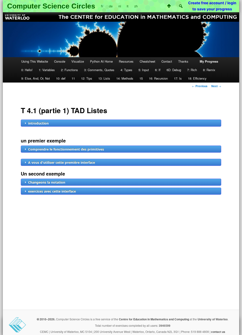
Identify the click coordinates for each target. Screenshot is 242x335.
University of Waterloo (213, 319)
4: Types (126, 70)
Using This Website (34, 61)
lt (128, 6)
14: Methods (124, 78)
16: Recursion (158, 78)
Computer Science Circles (51, 6)
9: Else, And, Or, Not (35, 78)
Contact (166, 61)
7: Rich (192, 70)
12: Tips (86, 78)
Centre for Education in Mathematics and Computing (154, 319)
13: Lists (104, 78)
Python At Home (101, 61)
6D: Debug (174, 70)
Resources (126, 61)
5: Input (143, 70)
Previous (199, 86)
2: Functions (69, 70)
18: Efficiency (197, 78)
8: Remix (209, 70)
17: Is (178, 78)
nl (119, 6)
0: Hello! (27, 70)
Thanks (183, 61)
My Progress (209, 61)
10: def (60, 78)
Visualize (77, 61)
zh (136, 6)
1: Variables (47, 70)
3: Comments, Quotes (99, 70)
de (111, 6)
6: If (157, 70)
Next (216, 86)
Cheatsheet (147, 61)
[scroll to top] (169, 6)
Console (59, 61)
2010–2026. (47, 319)
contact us (218, 332)
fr (102, 6)
